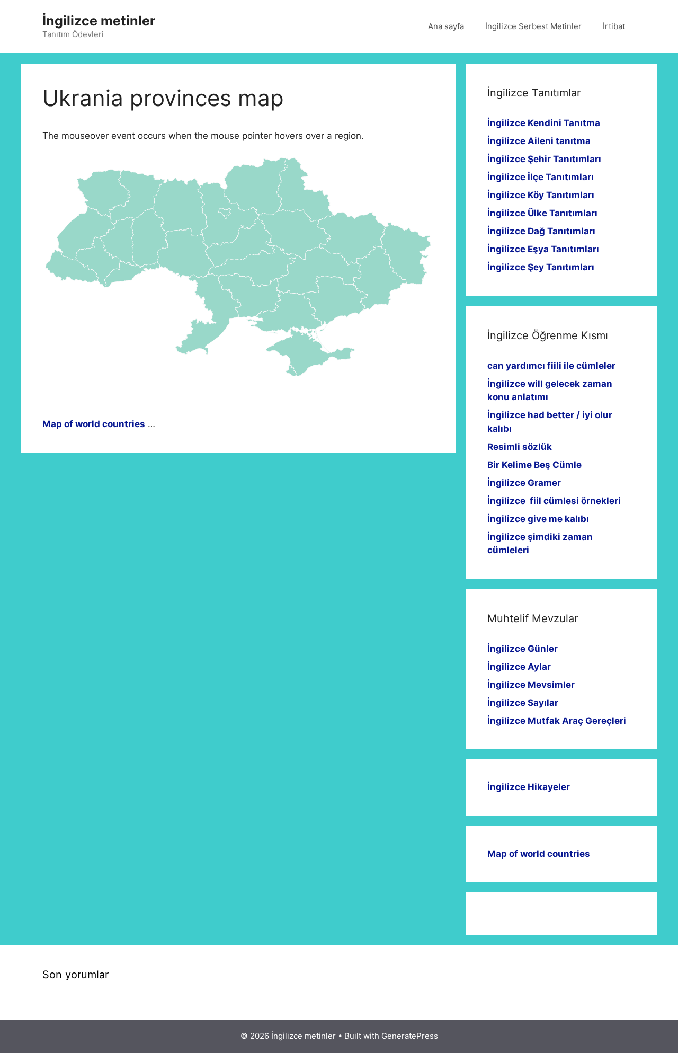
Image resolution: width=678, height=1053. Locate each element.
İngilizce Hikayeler (528, 787)
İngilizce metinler (98, 21)
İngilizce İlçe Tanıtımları (540, 177)
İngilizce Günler (522, 648)
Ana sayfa (446, 26)
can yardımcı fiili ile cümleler (551, 365)
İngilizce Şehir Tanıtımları (544, 159)
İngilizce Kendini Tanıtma (543, 123)
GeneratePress (409, 1036)
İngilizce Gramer (524, 482)
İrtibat (614, 26)
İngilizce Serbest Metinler (533, 26)
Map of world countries (93, 424)
